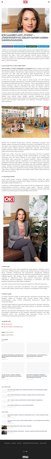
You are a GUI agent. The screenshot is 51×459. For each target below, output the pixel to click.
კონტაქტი (13, 443)
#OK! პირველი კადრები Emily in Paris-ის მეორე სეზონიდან (20, 405)
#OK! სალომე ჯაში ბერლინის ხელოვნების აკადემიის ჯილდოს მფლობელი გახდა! (26, 394)
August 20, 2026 (5, 379)
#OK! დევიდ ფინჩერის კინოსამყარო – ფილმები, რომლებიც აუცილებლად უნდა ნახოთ (27, 431)
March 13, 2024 (11, 396)
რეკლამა (19, 443)
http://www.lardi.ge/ (8, 324)
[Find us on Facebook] (23, 451)
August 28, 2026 (11, 423)
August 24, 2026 (5, 359)
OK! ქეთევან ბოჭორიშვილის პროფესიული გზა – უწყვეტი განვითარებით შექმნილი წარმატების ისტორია (13, 356)
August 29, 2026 (11, 417)
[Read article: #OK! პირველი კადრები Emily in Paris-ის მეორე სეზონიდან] (4, 406)
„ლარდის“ (7, 60)
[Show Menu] (2, 2)
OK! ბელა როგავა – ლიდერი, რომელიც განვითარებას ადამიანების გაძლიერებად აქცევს (12, 376)
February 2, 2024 (11, 391)
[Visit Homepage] (25, 2)
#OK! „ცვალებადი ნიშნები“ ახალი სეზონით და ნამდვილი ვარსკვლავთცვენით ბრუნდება (27, 389)
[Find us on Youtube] (26, 451)
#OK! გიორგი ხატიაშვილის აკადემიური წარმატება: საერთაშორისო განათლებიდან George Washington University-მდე (36, 376)
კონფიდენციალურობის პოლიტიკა (31, 443)
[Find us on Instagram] (24, 451)
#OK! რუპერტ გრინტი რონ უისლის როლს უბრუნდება (19, 426)
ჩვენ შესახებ (7, 443)
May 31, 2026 (10, 401)
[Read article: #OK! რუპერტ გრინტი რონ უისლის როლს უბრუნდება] (4, 427)
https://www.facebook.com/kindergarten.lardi (13, 326)
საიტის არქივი (43, 443)
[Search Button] (48, 2)
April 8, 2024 (4, 43)
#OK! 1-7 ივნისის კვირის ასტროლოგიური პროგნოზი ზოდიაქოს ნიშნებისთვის (25, 400)
